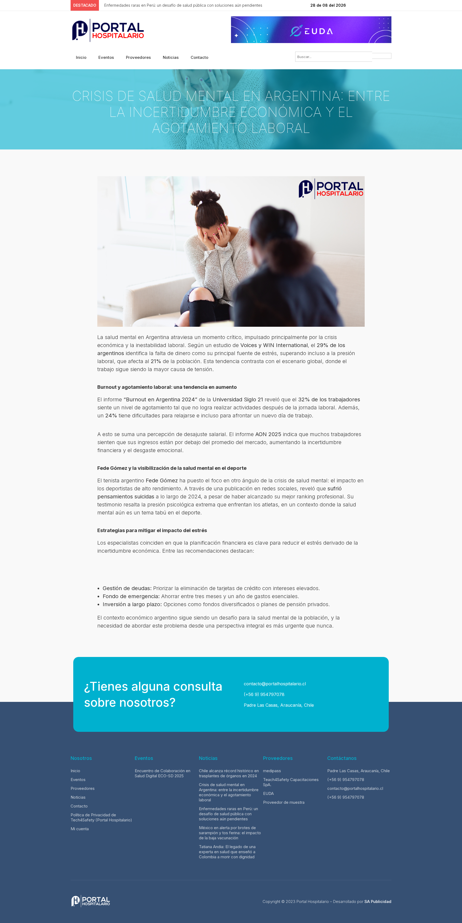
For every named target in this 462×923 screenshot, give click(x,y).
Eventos (106, 57)
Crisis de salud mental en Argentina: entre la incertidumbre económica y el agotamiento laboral (229, 792)
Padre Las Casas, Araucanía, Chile (278, 705)
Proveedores (138, 57)
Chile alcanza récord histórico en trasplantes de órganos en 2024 (229, 773)
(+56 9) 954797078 (263, 694)
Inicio (81, 57)
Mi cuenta (80, 828)
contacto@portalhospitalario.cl (274, 683)
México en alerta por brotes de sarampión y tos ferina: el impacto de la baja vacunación (230, 832)
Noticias (171, 57)
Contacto (199, 57)
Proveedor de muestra (284, 802)
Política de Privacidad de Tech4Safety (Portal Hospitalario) (101, 817)
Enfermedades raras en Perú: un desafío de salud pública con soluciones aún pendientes (228, 813)
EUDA (268, 793)
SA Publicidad (377, 901)
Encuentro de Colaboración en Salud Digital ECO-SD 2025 (162, 773)
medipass (272, 770)
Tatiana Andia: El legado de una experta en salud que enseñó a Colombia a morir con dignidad (227, 851)
